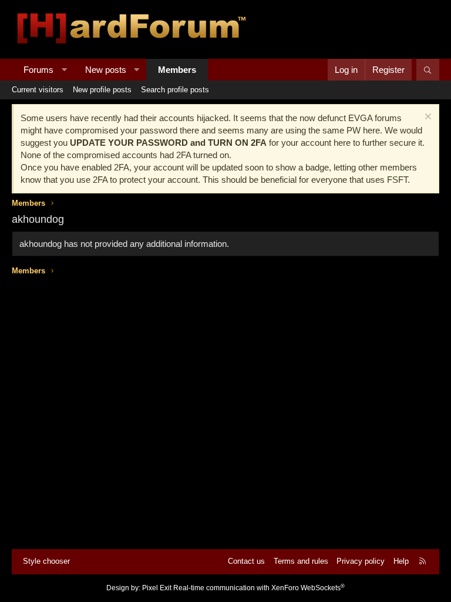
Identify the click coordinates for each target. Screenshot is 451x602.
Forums (38, 70)
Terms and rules (301, 561)
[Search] (427, 70)
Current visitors (37, 89)
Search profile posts (175, 89)
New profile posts (102, 89)
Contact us (246, 561)
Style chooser (46, 561)
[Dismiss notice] (427, 118)
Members (177, 70)
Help (401, 561)
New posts (105, 70)
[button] (64, 70)
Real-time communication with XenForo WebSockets (259, 588)
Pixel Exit (156, 588)
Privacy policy (360, 561)
